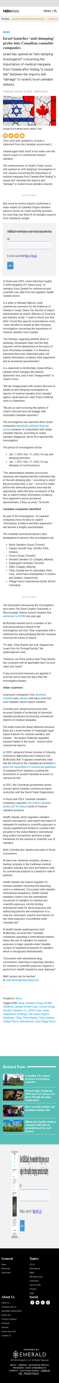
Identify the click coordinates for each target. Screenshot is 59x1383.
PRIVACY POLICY (31, 1373)
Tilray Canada (46, 1017)
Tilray (18, 1017)
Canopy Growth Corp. (26, 1006)
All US (32, 1264)
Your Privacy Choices (29, 1371)
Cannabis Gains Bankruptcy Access (28, 19)
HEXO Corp (34, 1010)
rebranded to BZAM (14, 616)
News (6, 32)
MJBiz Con (6, 1315)
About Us (5, 1303)
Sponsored (5, 1273)
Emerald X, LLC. (24, 1360)
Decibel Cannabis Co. (15, 1010)
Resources (5, 1269)
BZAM (47, 1003)
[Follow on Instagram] (48, 1302)
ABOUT (13, 1365)
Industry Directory (9, 1319)
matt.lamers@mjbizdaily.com (22, 980)
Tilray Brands (30, 1017)
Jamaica (24, 698)
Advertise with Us (8, 1307)
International (35, 1269)
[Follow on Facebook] (32, 1302)
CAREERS (22, 1365)
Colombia (8, 698)
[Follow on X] (43, 1302)
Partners (5, 1327)
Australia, (41, 694)
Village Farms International (18, 1021)
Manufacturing (36, 1277)
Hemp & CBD (35, 1285)
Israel (45, 1010)
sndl (37, 1021)
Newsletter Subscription (11, 1311)
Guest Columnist (8, 1332)
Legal (32, 1293)
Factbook (5, 1323)
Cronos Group (47, 1006)
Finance (33, 1289)
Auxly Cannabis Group (30, 1003)
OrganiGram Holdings (15, 1014)
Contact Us (6, 1336)
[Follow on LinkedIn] (37, 1302)
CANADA (8, 1006)
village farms (48, 1021)
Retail (32, 1273)
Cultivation (34, 1281)
